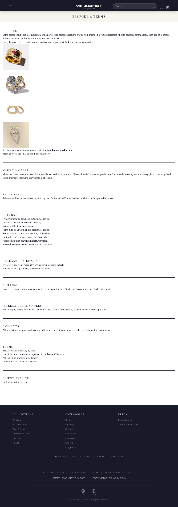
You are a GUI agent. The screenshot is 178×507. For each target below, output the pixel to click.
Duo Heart (18, 438)
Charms (69, 443)
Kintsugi (17, 420)
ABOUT (101, 456)
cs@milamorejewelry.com (58, 150)
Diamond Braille (21, 433)
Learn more (104, 330)
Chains (69, 429)
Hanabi (16, 443)
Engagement (125, 420)
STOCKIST (117, 456)
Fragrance (70, 447)
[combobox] (135, 6)
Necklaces (70, 433)
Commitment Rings (128, 424)
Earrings (69, 424)
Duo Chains (19, 429)
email (47, 268)
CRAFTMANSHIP (81, 456)
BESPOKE (60, 456)
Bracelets (70, 438)
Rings (68, 420)
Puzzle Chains (20, 424)
